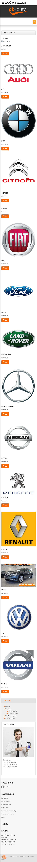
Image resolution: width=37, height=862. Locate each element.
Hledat (3, 817)
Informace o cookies (8, 814)
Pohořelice (4, 49)
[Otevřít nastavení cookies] (4, 857)
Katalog (7, 706)
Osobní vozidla (6, 801)
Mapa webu (5, 808)
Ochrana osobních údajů (9, 811)
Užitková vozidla (6, 804)
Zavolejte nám (8, 724)
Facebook (7, 787)
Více (5, 54)
